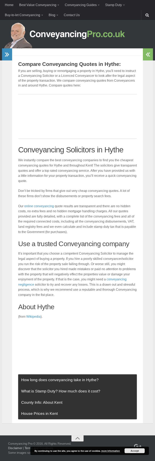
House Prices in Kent (39, 413)
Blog (52, 15)
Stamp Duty (113, 5)
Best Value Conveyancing (37, 5)
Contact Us (72, 15)
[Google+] (137, 446)
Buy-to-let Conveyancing (22, 15)
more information (110, 450)
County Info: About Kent (41, 402)
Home (9, 5)
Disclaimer (15, 448)
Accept (135, 451)
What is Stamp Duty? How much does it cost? (60, 391)
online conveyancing (39, 206)
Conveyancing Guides (81, 5)
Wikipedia (33, 316)
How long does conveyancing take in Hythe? (60, 380)
